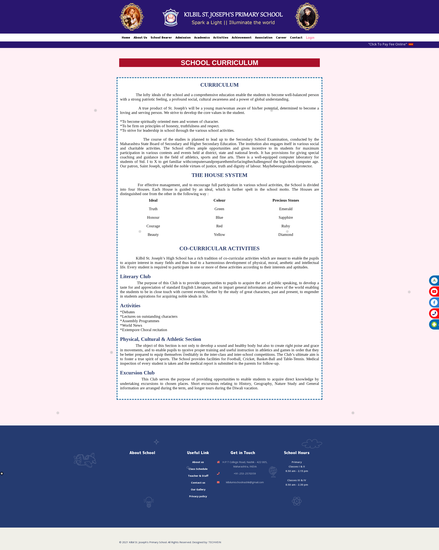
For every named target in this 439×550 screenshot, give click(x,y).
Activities (220, 37)
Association (263, 37)
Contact (296, 37)
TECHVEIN (214, 542)
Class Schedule (198, 469)
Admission (183, 37)
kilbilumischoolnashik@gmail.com (245, 482)
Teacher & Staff (198, 475)
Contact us (198, 482)
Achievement (242, 37)
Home (126, 37)
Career (281, 37)
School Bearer (161, 37)
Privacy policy (198, 496)
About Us (140, 37)
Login (310, 37)
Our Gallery (198, 489)
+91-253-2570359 (245, 473)
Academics (202, 37)
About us (198, 462)
